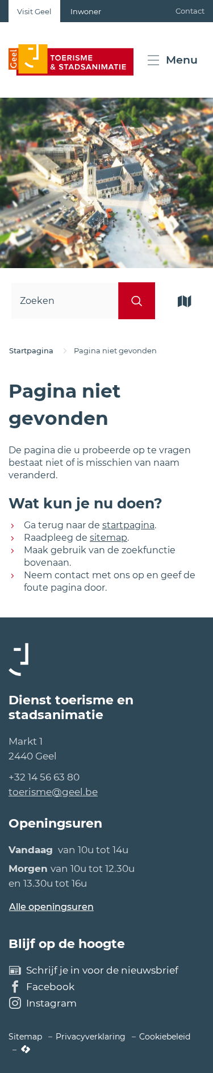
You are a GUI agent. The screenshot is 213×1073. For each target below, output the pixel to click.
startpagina (128, 525)
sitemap (108, 537)
